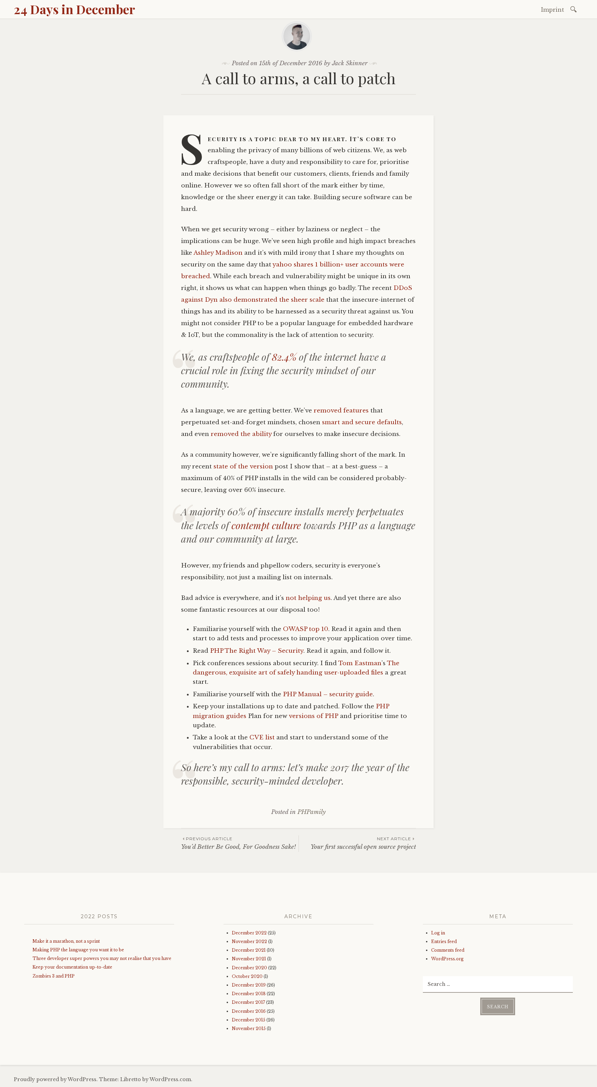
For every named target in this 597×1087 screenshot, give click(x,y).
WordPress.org (447, 958)
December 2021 (249, 950)
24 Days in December (74, 9)
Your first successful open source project (363, 843)
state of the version (243, 466)
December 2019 (249, 985)
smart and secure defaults (362, 422)
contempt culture (266, 525)
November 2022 (249, 941)
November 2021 (249, 958)
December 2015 (248, 1019)
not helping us (308, 598)
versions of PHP (313, 716)
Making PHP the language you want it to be (78, 949)
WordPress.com (170, 1079)
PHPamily (311, 812)
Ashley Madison (218, 252)
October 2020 (247, 976)
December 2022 (249, 932)
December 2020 (249, 967)
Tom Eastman (359, 663)
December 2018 (249, 993)
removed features (341, 410)
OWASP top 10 (305, 629)
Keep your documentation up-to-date (72, 967)
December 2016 (249, 1011)
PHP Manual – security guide (328, 694)
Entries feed (444, 941)
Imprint (552, 9)
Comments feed (447, 950)
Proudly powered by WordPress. (56, 1079)
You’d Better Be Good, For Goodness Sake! (238, 843)
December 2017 (248, 1002)
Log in (438, 932)
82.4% (284, 356)
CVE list (262, 737)
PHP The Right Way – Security (256, 650)
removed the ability (241, 434)
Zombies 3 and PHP (53, 976)
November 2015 (249, 1028)
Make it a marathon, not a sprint (66, 941)
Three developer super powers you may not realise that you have (101, 958)
